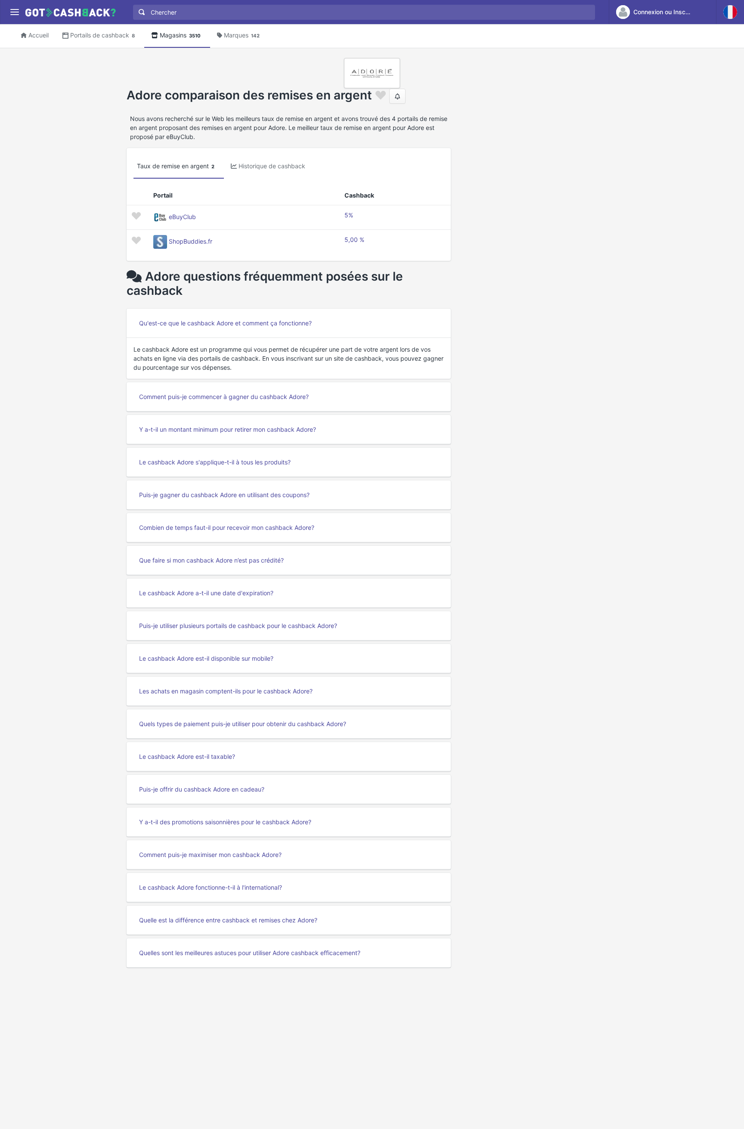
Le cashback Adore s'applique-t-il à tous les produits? (215, 462)
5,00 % (354, 239)
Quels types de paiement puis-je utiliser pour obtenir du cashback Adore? (242, 723)
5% (348, 215)
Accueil (38, 35)
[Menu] (14, 12)
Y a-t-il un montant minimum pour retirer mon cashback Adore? (227, 429)
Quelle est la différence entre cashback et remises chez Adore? (228, 920)
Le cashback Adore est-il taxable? (187, 756)
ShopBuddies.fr (190, 241)
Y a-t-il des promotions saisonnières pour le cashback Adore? (225, 822)
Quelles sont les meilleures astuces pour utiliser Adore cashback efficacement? (249, 952)
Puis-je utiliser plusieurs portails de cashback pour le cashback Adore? (238, 625)
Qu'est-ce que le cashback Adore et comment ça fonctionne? (225, 323)
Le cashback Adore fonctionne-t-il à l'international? (210, 887)
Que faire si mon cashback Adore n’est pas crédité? (211, 560)
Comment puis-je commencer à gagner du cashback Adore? (224, 396)
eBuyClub (182, 216)
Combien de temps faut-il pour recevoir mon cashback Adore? (226, 527)
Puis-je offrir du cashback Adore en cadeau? (201, 789)
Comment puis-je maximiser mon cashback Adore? (210, 854)
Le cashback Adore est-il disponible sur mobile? (206, 658)
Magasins (180, 35)
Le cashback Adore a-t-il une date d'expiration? (206, 593)
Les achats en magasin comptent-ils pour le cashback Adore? (226, 691)
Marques (242, 35)
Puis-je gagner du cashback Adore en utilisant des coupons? (224, 494)
